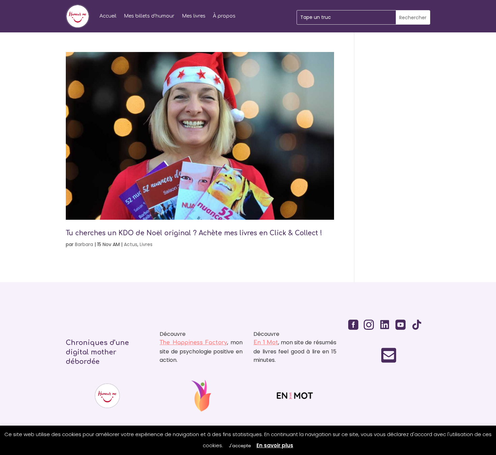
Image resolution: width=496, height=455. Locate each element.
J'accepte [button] (240, 446)
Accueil (108, 16)
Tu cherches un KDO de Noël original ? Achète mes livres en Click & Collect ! (194, 233)
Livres (146, 244)
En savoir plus (274, 445)
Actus (130, 244)
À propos (224, 16)
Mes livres (193, 16)
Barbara (84, 244)
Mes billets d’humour (149, 16)
